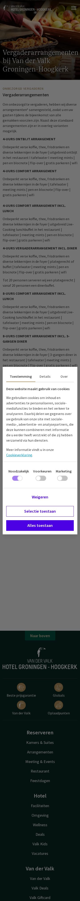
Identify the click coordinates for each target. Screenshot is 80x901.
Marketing (64, 471)
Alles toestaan (40, 525)
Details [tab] (45, 376)
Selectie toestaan (40, 511)
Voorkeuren (42, 471)
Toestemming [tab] (21, 376)
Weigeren (40, 497)
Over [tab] (64, 376)
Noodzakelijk (18, 471)
